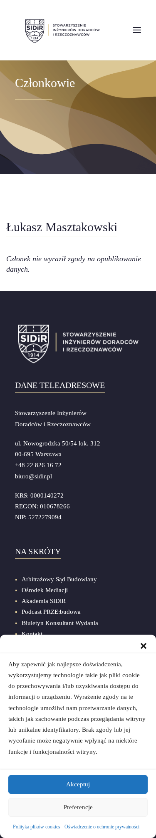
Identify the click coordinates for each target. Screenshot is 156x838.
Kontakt (32, 633)
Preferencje (78, 807)
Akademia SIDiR (44, 601)
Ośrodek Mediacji (45, 590)
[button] (143, 645)
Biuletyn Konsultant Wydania (60, 623)
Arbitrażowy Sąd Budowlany (59, 579)
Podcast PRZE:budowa (51, 611)
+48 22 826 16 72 (38, 465)
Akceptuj (78, 784)
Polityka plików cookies (36, 827)
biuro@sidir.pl (33, 476)
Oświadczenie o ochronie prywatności (101, 827)
